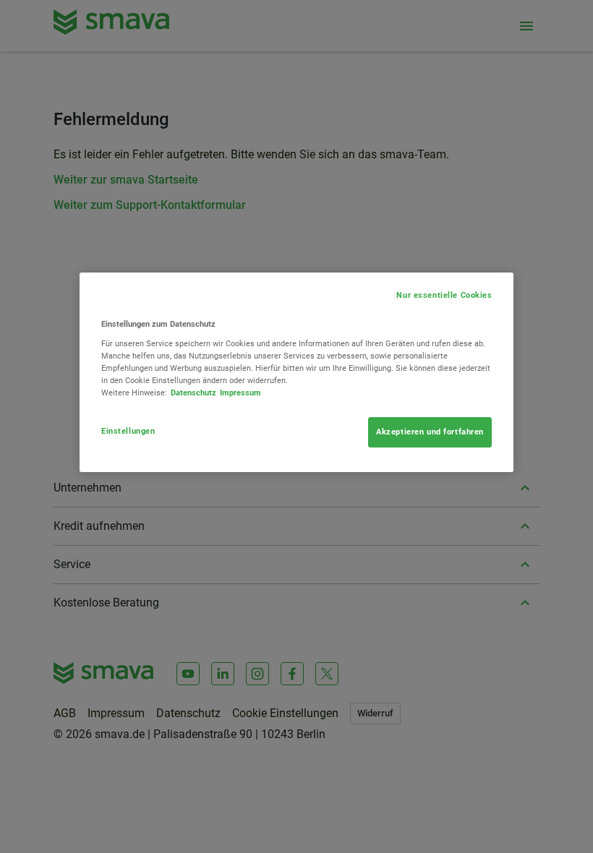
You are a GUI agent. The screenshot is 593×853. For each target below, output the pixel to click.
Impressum (240, 392)
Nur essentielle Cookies (444, 295)
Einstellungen (128, 431)
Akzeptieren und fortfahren (430, 431)
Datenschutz (193, 392)
